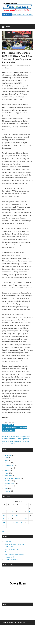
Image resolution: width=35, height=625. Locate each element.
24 (4, 522)
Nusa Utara (8, 481)
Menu (8, 26)
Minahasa (8, 470)
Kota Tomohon (9, 465)
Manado (7, 68)
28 (21, 522)
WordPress (13, 622)
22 (26, 519)
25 (8, 522)
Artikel (7, 458)
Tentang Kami (9, 557)
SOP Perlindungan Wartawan (14, 554)
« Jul (3, 531)
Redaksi (7, 552)
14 (21, 515)
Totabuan (8, 491)
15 (25, 515)
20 (17, 519)
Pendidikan (8, 486)
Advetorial (8, 455)
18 (8, 519)
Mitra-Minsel (9, 476)
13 (17, 515)
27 (17, 522)
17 (3, 519)
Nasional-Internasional (12, 478)
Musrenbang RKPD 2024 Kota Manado (15, 427)
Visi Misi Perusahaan (11, 559)
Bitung (7, 460)
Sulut (6, 488)
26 (13, 522)
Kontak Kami (9, 547)
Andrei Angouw (8, 425)
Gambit (22, 622)
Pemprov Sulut (9, 483)
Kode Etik (8, 541)
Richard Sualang (8, 430)
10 (4, 515)
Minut (6, 473)
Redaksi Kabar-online (23, 65)
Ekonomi (7, 463)
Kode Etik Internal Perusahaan (14, 544)
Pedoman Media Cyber (12, 549)
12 (12, 515)
